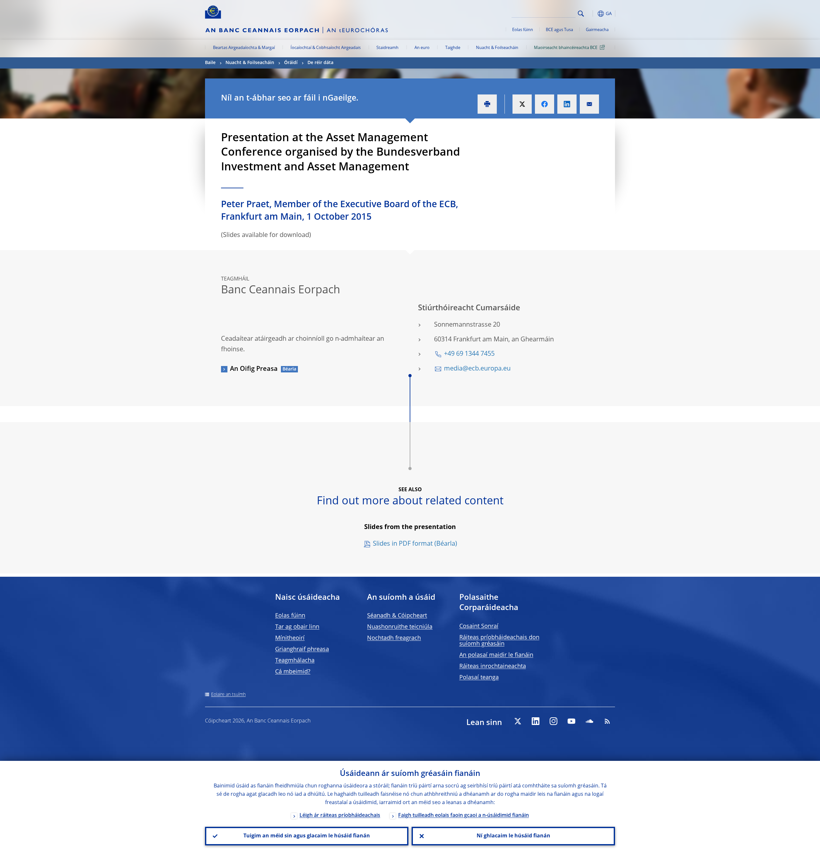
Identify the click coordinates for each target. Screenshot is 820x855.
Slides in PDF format (403, 544)
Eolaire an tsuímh (228, 694)
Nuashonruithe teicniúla (399, 627)
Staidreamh (387, 48)
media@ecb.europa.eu (477, 369)
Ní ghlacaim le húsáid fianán (513, 836)
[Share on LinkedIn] (567, 104)
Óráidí (291, 63)
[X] (517, 721)
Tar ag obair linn (297, 627)
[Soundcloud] (589, 721)
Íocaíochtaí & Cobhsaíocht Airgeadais (326, 48)
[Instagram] (553, 721)
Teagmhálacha (295, 661)
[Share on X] (522, 104)
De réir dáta (320, 63)
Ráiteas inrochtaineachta (492, 666)
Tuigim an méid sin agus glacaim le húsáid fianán (306, 836)
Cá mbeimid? (292, 672)
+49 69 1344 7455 (469, 354)
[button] (592, 13)
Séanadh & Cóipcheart (397, 616)
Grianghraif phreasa (302, 649)
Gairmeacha (597, 30)
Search (581, 13)
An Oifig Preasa (254, 369)
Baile (210, 63)
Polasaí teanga (479, 677)
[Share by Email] (589, 104)
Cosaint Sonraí (478, 626)
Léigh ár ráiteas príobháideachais (339, 815)
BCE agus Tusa (559, 30)
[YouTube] (571, 721)
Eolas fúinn (522, 30)
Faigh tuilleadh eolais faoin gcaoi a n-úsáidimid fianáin (463, 815)
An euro (422, 48)
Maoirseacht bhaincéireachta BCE (565, 48)
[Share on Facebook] (544, 104)
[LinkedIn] (535, 721)
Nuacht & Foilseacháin (497, 48)
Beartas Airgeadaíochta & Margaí (244, 48)
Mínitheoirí (290, 638)
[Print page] (487, 104)
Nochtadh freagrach (394, 638)
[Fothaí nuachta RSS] (607, 721)
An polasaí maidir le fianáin (496, 655)
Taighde (452, 48)
